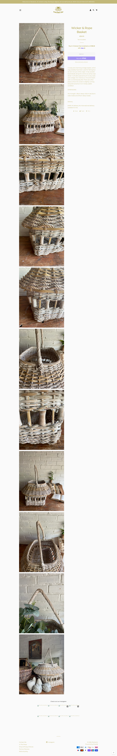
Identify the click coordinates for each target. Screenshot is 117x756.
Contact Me (22, 742)
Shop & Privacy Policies (26, 747)
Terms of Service (24, 749)
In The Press (23, 744)
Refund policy (23, 751)
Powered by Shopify (91, 744)
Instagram (51, 742)
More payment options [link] (81, 62)
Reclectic (95, 742)
